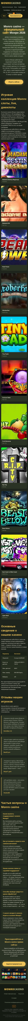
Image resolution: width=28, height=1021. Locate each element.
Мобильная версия (16, 10)
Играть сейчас (14, 82)
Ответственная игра (10, 994)
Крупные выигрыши (7, 7)
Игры (15, 7)
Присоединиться (15, 16)
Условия (14, 998)
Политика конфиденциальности (14, 1002)
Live (24, 10)
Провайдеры (6, 10)
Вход (4, 15)
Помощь (18, 13)
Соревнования (22, 7)
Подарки (10, 13)
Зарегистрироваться (14, 964)
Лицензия (21, 994)
